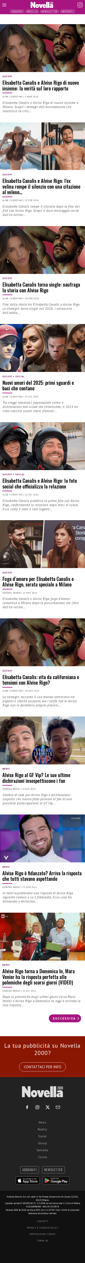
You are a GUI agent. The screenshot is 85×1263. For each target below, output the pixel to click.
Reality (42, 1129)
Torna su (42, 1240)
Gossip (42, 1143)
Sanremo (17, 11)
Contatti (42, 1221)
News (42, 1122)
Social (42, 1136)
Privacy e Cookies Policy (42, 1227)
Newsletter (50, 11)
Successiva (64, 1018)
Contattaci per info (42, 1066)
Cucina (42, 1157)
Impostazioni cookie (42, 1234)
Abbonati (68, 11)
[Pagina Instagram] (80, 5)
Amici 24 (32, 11)
